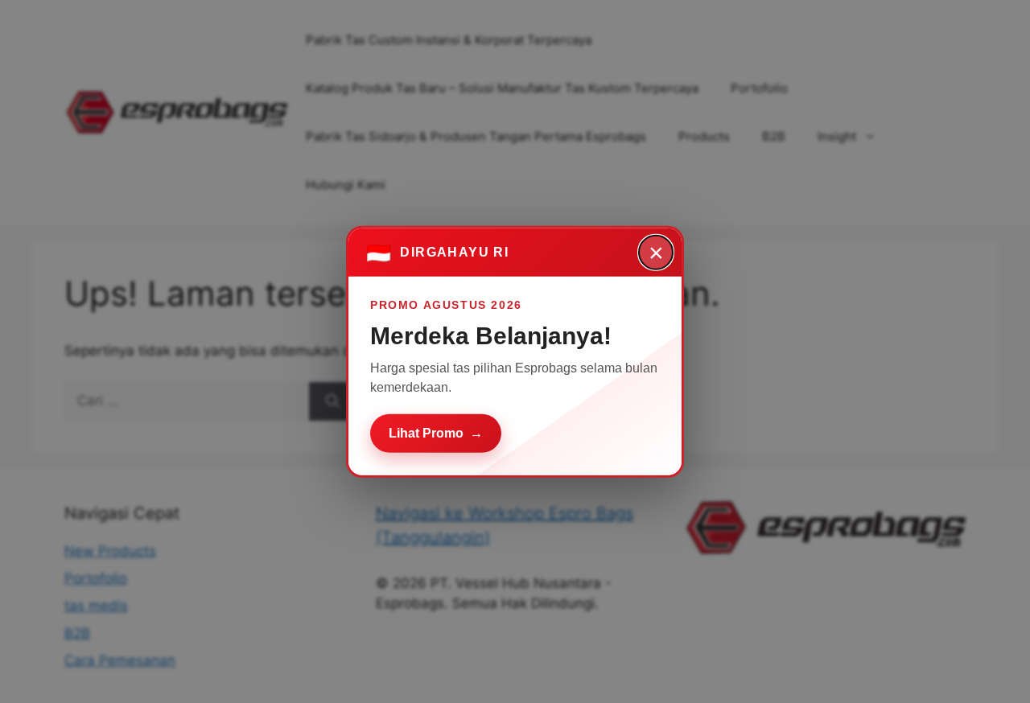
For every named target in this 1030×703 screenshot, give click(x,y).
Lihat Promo (436, 432)
